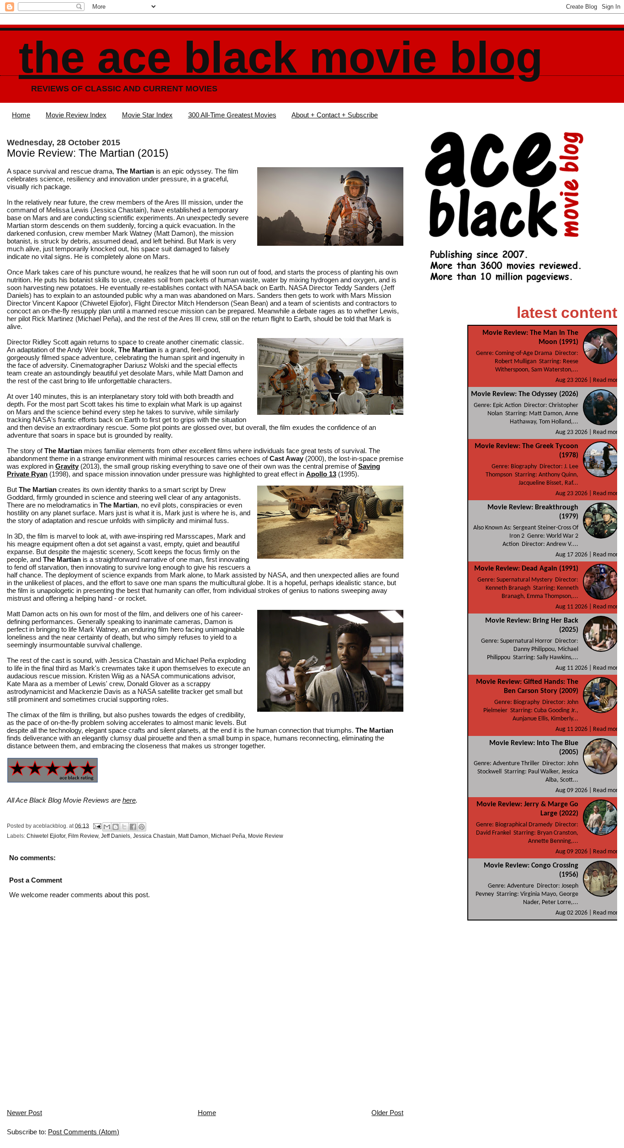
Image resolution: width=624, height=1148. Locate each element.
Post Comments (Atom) (83, 1132)
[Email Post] (96, 825)
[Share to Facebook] (132, 826)
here (129, 800)
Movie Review (265, 836)
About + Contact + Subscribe (334, 115)
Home (21, 115)
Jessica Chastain (154, 836)
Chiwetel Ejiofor (45, 836)
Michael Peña (228, 836)
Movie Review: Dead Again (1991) (526, 568)
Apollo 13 (321, 474)
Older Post (387, 1112)
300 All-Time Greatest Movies (232, 115)
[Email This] (106, 826)
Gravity (67, 466)
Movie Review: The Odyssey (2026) (524, 394)
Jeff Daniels (115, 836)
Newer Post (24, 1112)
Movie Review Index (76, 115)
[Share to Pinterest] (141, 826)
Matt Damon (193, 836)
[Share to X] (124, 826)
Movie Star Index (147, 115)
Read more (607, 380)
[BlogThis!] (115, 826)
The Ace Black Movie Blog (281, 57)
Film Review (83, 836)
